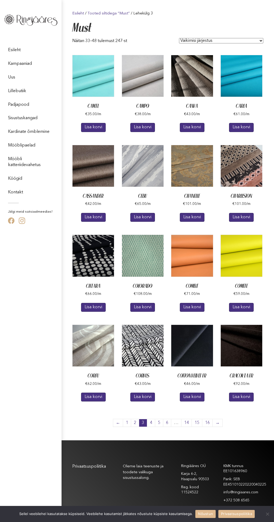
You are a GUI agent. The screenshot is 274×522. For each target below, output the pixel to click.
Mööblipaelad (21, 145)
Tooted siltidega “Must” (108, 14)
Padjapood (18, 105)
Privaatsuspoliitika (89, 466)
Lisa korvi (93, 127)
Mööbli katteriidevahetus (24, 162)
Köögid (15, 178)
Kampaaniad (20, 64)
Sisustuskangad (22, 118)
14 (186, 423)
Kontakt (15, 192)
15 (197, 423)
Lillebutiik (17, 91)
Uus (11, 77)
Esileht (14, 50)
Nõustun (205, 514)
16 (207, 423)
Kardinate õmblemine (29, 132)
